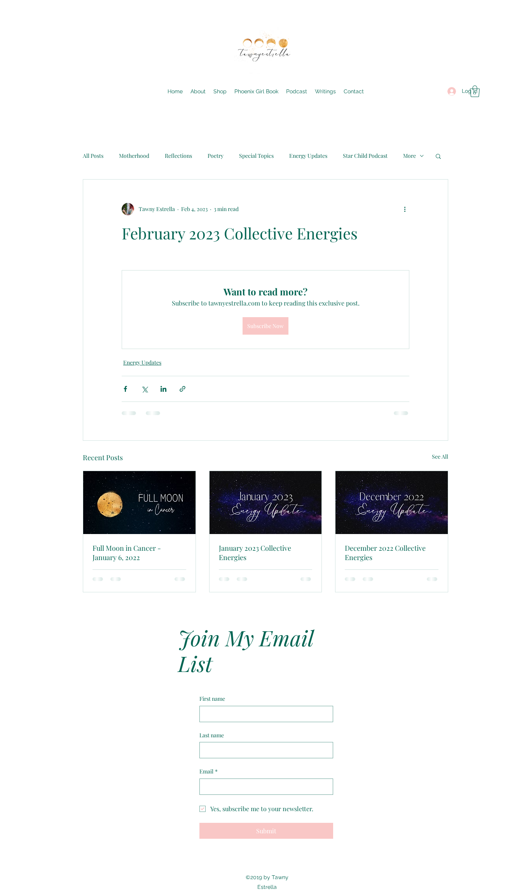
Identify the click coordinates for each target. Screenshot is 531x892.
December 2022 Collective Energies (385, 552)
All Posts (93, 155)
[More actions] (404, 209)
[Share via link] (182, 389)
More (409, 155)
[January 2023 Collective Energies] (266, 502)
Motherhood (134, 155)
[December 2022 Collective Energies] (391, 502)
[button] (475, 91)
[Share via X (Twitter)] (144, 389)
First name (212, 698)
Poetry (216, 155)
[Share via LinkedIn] (163, 389)
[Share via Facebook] (125, 389)
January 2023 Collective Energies (255, 552)
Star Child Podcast (365, 155)
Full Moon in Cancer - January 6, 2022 (127, 552)
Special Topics (256, 155)
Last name (211, 735)
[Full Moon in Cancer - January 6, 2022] (139, 502)
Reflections (178, 155)
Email (208, 771)
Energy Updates (308, 155)
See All (440, 456)
